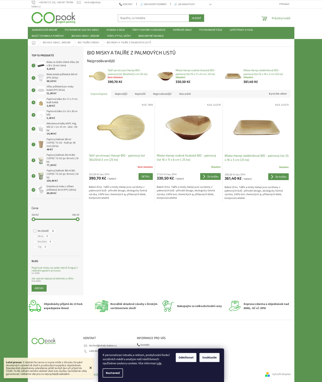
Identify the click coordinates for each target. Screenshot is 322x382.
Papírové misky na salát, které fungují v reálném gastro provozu (55, 269)
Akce (43, 236)
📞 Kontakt (126, 4)
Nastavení (113, 373)
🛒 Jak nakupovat (184, 4)
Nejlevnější (121, 94)
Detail (146, 176)
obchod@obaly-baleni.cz (103, 346)
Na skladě (46, 231)
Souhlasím (209, 357)
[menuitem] (44, 30)
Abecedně (185, 94)
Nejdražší (140, 94)
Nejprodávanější (162, 94)
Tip (42, 247)
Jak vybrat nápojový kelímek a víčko (52, 278)
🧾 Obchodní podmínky (153, 4)
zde (159, 363)
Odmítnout (186, 357)
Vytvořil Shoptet (281, 374)
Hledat (196, 18)
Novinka (44, 242)
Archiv (39, 288)
